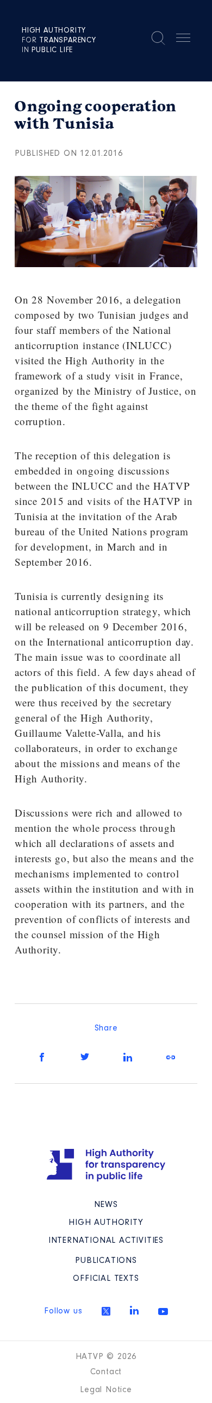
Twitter (106, 1311)
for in (59, 40)
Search (158, 38)
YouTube (163, 1311)
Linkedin (134, 1310)
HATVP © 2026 (106, 1357)
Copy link (170, 1057)
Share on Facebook (42, 1057)
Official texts (106, 1278)
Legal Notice (106, 1390)
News (105, 1204)
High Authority (105, 1222)
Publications (106, 1260)
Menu (183, 40)
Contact (106, 1372)
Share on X (84, 1057)
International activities (106, 1240)
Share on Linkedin (127, 1057)
